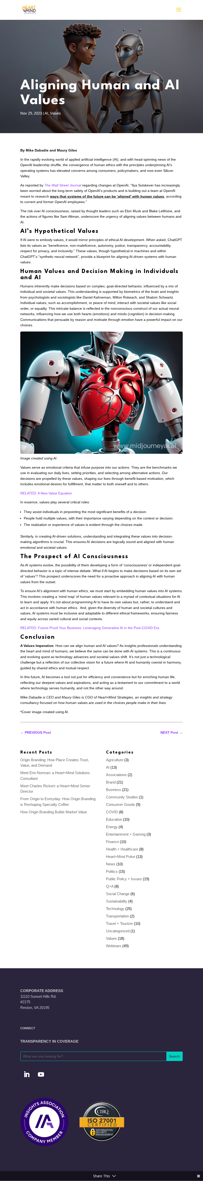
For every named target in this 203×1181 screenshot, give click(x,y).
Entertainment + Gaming (126, 834)
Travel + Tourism (119, 923)
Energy (112, 827)
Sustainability (116, 901)
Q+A (109, 886)
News (110, 864)
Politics (112, 871)
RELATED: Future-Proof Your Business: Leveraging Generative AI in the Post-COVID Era (89, 628)
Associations (116, 775)
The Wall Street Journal (62, 185)
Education (114, 819)
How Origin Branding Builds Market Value (53, 812)
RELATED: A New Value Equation (46, 493)
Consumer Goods (120, 804)
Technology (115, 909)
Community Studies (122, 797)
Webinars (113, 946)
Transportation (117, 916)
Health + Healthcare (122, 849)
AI (46, 113)
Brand (111, 782)
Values (55, 113)
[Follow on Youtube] (41, 1074)
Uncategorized (117, 931)
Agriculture (114, 760)
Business (113, 789)
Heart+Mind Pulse (120, 856)
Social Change (117, 894)
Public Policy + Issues (124, 879)
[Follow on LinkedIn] (26, 1074)
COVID (112, 812)
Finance (112, 842)
